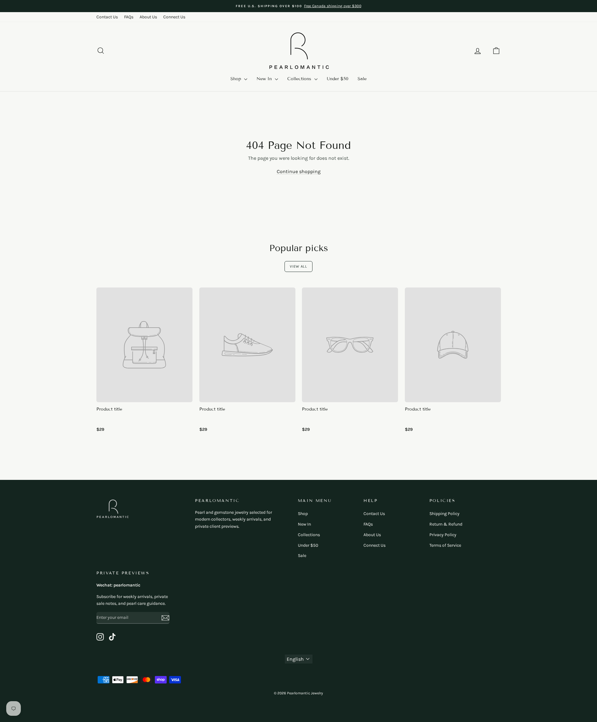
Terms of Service (445, 545)
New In (265, 78)
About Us (148, 17)
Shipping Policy (444, 513)
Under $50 (337, 78)
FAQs (128, 17)
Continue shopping (299, 171)
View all (298, 266)
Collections (300, 78)
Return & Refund (445, 524)
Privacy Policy (442, 534)
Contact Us (107, 17)
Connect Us (174, 17)
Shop (236, 78)
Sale (362, 78)
